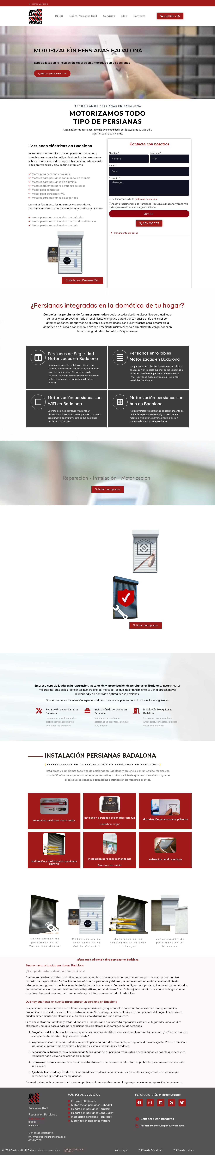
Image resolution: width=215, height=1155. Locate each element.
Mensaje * (114, 178)
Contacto (139, 16)
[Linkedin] (160, 1102)
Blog (124, 16)
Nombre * (114, 153)
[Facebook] (139, 1102)
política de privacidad (146, 199)
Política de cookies (183, 1150)
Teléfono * (155, 153)
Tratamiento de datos (125, 232)
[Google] (171, 1102)
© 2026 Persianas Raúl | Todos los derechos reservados (31, 1150)
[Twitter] (182, 1102)
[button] (149, 232)
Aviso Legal (121, 1150)
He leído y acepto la (134, 199)
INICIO (59, 16)
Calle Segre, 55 (36, 1118)
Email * (113, 165)
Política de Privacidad (150, 1150)
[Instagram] (150, 1102)
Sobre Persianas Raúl (83, 16)
